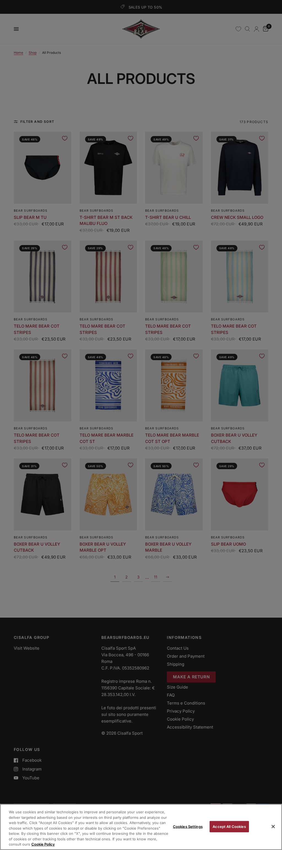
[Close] (273, 826)
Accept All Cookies (229, 826)
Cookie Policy (43, 844)
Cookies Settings (188, 826)
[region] (141, 827)
